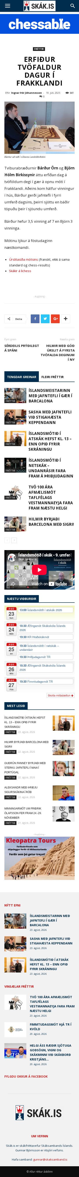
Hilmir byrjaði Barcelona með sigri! (51, 522)
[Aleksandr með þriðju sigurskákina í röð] (64, 792)
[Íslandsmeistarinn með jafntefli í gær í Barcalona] (15, 395)
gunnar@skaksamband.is (50, 1159)
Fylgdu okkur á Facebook (26, 1076)
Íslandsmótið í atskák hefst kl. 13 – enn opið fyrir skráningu (50, 441)
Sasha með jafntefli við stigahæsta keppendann (50, 417)
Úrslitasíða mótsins (23, 259)
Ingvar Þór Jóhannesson (26, 92)
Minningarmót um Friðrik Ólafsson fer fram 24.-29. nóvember (23, 813)
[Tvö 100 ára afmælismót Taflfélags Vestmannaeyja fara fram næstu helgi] (15, 492)
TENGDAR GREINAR (21, 377)
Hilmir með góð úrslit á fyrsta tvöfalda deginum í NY (58, 352)
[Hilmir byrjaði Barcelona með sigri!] (15, 524)
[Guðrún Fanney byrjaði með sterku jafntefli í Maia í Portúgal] (64, 768)
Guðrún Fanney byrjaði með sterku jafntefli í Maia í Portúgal (25, 768)
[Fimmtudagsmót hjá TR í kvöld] (15, 1029)
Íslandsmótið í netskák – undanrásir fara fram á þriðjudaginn (51, 468)
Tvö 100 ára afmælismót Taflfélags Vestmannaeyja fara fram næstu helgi (51, 497)
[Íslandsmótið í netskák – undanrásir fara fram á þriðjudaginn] (15, 465)
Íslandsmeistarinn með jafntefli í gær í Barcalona (50, 396)
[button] (73, 6)
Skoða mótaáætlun (59, 695)
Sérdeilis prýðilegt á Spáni (21, 347)
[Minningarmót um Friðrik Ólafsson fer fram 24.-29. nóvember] (64, 814)
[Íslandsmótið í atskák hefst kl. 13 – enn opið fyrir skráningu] (15, 438)
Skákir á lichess (20, 271)
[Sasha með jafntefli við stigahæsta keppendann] (15, 417)
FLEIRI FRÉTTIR (52, 377)
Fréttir (39, 48)
